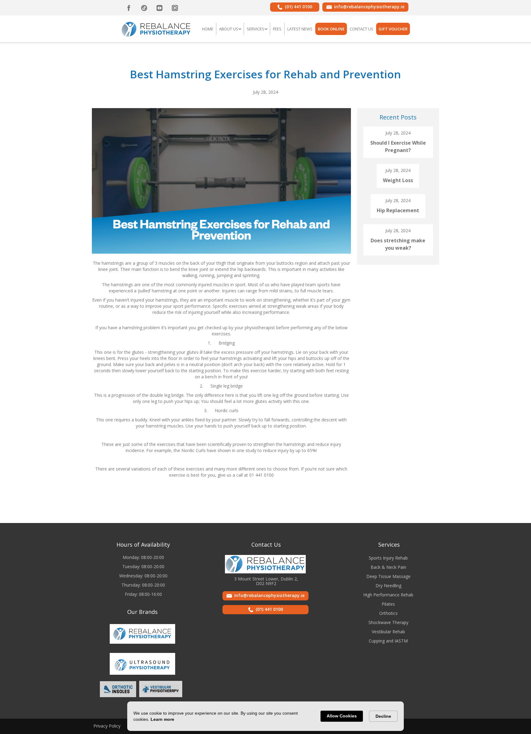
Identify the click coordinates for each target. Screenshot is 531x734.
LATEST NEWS (300, 29)
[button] (230, 29)
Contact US (361, 29)
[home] (156, 28)
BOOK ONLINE (331, 29)
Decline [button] (383, 716)
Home (207, 29)
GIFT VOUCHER (393, 29)
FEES (277, 29)
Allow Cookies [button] (342, 715)
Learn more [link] (162, 719)
